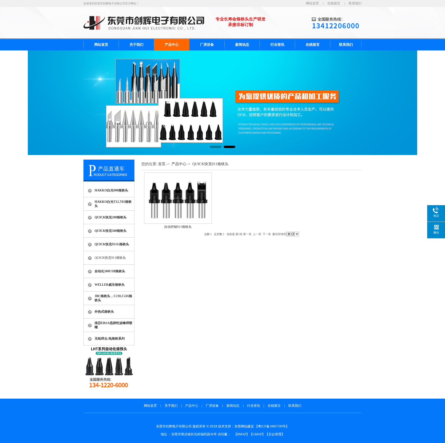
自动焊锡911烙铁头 (178, 227)
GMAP (257, 434)
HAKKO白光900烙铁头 (111, 190)
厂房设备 (207, 44)
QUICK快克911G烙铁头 (112, 244)
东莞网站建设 (244, 426)
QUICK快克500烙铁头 (111, 231)
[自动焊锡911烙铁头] (178, 222)
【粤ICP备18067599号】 (272, 426)
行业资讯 (277, 44)
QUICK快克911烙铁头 (110, 257)
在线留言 (333, 3)
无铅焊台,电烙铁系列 (110, 338)
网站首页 (312, 3)
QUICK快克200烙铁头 (111, 217)
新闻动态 (242, 44)
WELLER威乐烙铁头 (110, 284)
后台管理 (274, 434)
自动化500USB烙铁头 (110, 271)
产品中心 (172, 44)
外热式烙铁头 (104, 311)
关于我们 (136, 44)
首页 (161, 164)
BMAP (241, 434)
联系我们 (355, 3)
